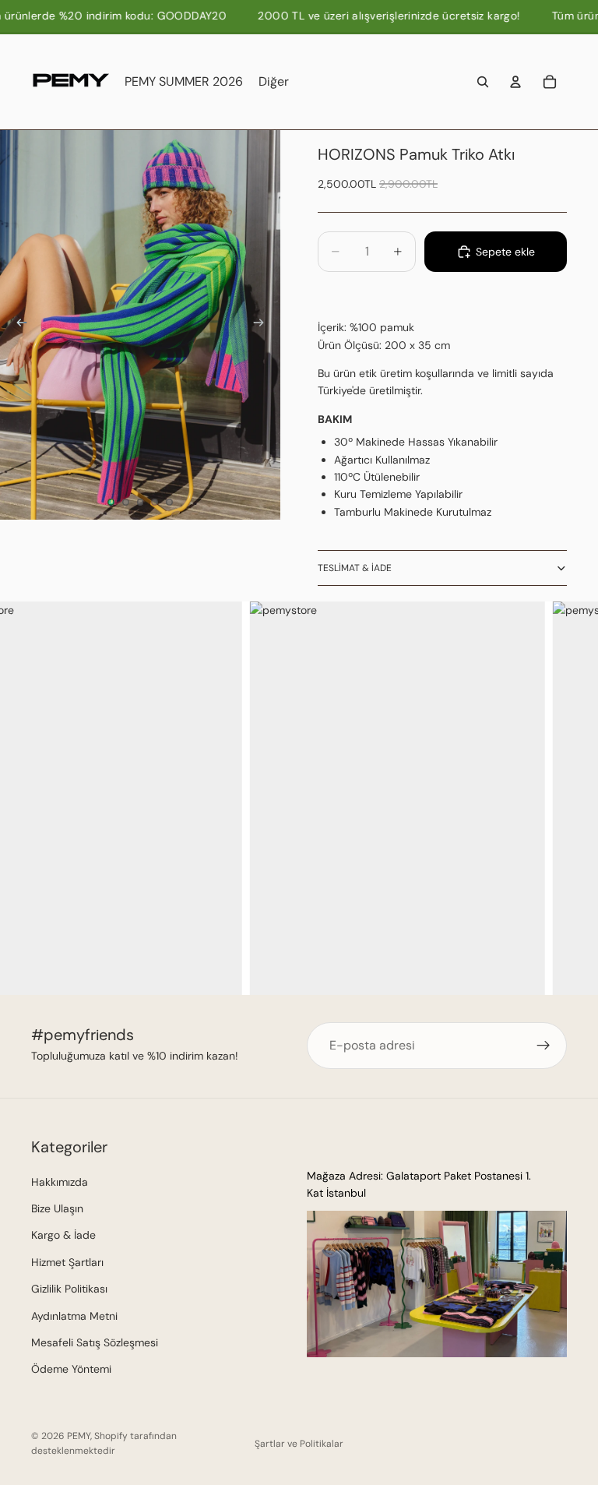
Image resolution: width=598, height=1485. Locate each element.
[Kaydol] (543, 1045)
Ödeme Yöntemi (71, 1370)
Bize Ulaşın (57, 1208)
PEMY (78, 1436)
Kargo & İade (63, 1236)
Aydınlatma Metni (74, 1316)
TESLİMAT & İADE (355, 568)
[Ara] (483, 82)
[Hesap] (515, 82)
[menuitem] (274, 82)
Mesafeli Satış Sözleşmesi (94, 1342)
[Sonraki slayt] (263, 325)
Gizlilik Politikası (69, 1289)
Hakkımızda (59, 1182)
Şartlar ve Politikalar (299, 1443)
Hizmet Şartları (67, 1262)
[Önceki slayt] (17, 325)
